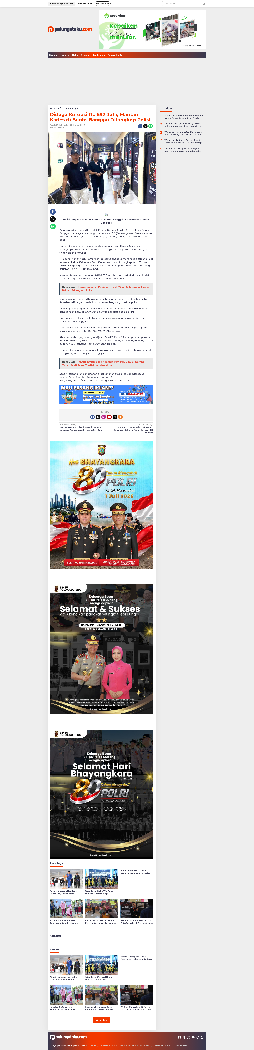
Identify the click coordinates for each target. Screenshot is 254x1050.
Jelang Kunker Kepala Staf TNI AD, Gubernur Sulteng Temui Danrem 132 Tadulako (133, 428)
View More (102, 1020)
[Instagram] (103, 417)
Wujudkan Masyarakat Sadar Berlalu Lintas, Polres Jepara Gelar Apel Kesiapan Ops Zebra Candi (183, 116)
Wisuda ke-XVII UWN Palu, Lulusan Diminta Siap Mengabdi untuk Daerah (99, 892)
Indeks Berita (182, 1046)
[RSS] (120, 417)
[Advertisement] (127, 80)
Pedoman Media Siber (111, 1046)
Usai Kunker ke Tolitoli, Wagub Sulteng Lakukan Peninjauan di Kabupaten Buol (80, 427)
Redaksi (92, 1046)
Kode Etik (131, 1046)
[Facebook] (92, 417)
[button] (203, 3)
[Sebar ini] (140, 126)
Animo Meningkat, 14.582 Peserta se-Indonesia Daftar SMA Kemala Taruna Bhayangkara (135, 871)
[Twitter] (98, 417)
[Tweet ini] (145, 126)
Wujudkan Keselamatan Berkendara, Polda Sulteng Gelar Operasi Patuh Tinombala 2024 (183, 133)
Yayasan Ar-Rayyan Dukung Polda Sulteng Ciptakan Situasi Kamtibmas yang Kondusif (183, 124)
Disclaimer (144, 1046)
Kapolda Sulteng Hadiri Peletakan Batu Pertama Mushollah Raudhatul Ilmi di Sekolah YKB (65, 921)
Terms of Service (163, 1046)
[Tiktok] (115, 417)
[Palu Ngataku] (70, 29)
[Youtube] (109, 417)
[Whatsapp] (150, 126)
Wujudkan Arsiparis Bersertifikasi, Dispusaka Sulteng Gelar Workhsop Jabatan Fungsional (183, 141)
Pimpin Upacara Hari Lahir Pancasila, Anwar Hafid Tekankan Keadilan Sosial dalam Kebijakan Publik (63, 892)
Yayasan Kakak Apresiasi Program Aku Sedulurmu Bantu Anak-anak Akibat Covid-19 (182, 149)
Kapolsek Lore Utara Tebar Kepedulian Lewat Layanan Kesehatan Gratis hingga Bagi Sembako (101, 921)
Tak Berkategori (57, 127)
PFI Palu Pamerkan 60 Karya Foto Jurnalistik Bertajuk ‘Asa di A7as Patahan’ (136, 921)
